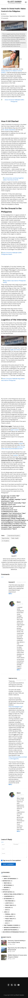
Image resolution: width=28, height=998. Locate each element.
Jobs (5, 912)
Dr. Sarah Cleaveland (9, 129)
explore (15, 455)
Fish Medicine (9, 901)
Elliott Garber (20, 995)
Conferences (8, 896)
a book (21, 443)
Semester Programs (10, 929)
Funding (5, 876)
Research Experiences (11, 927)
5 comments (4, 18)
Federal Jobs (9, 914)
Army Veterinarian (10, 878)
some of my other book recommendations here (12, 447)
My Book (5, 889)
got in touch (15, 430)
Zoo (6, 909)
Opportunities (13, 16)
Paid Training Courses (11, 925)
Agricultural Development (13, 894)
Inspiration (6, 881)
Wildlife (7, 907)
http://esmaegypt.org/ (15, 706)
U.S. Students (5, 540)
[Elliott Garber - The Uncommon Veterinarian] (15, 2)
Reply (10, 593)
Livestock (8, 903)
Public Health (21, 16)
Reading (6, 887)
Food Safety (9, 916)
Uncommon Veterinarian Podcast (13, 932)
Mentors (7, 883)
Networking (8, 885)
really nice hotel (15, 349)
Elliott (4, 14)
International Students (14, 535)
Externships (5, 16)
